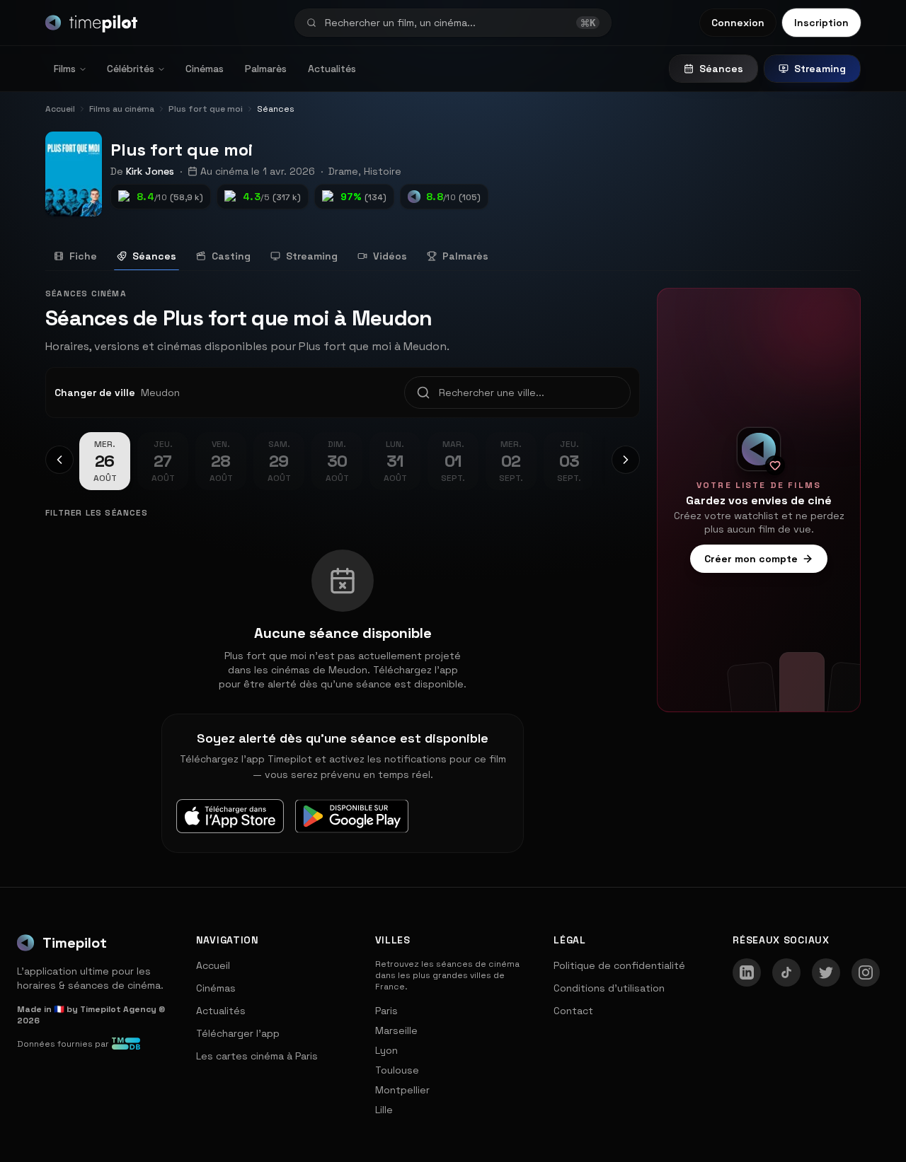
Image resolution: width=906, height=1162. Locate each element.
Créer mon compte (751, 558)
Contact (573, 1010)
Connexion (737, 22)
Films (65, 68)
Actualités (332, 68)
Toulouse (397, 1070)
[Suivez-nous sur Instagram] (865, 972)
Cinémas (204, 68)
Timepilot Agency (118, 1009)
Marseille (396, 1030)
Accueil (213, 965)
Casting (231, 256)
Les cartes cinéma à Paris (257, 1056)
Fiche (83, 256)
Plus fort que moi (181, 150)
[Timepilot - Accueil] (91, 22)
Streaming (820, 68)
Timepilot (74, 943)
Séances (721, 68)
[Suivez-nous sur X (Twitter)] (826, 972)
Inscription (821, 22)
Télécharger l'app (238, 1033)
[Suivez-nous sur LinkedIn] (747, 972)
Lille (384, 1109)
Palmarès (266, 68)
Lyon (386, 1050)
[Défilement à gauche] (59, 460)
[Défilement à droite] (626, 460)
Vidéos (390, 256)
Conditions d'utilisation (609, 988)
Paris (386, 1010)
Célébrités (130, 68)
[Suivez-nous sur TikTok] (786, 972)
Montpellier (402, 1089)
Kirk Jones (150, 171)
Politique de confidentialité (619, 965)
